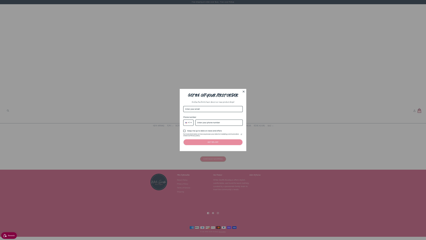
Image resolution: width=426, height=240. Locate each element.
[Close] (243, 91)
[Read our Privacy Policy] (241, 134)
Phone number (189, 117)
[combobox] (188, 123)
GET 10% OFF (213, 142)
